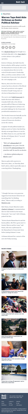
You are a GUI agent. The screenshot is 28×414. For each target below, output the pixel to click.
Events (2, 403)
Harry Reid (21, 54)
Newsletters (3, 405)
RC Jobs (17, 403)
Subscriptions (19, 405)
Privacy (10, 403)
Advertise (18, 401)
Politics (6, 14)
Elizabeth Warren (9, 51)
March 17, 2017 (7, 156)
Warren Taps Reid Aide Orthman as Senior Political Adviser (13, 20)
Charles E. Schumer (7, 209)
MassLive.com (5, 203)
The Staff (11, 405)
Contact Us (11, 401)
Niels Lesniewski (7, 42)
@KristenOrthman (16, 148)
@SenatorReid (14, 143)
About (2, 401)
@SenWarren (7, 145)
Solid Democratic (17, 97)
